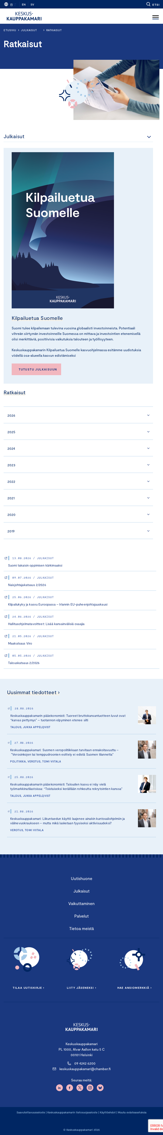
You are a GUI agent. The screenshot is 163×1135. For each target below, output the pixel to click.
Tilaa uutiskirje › (28, 987)
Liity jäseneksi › (81, 987)
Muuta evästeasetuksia (132, 1112)
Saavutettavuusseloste (31, 1112)
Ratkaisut (54, 30)
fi (11, 4)
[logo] (24, 16)
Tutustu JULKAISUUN (38, 369)
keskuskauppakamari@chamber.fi (85, 1069)
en (24, 4)
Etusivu (10, 30)
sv (32, 4)
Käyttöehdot (108, 1112)
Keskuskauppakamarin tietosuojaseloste (71, 1112)
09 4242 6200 (85, 1063)
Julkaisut (29, 30)
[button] (152, 4)
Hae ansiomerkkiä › (134, 987)
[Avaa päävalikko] (155, 16)
